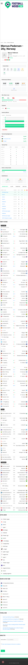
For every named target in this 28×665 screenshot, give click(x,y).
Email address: (4, 639)
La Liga (4, 521)
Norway (11, 57)
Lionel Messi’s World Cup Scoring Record (11, 619)
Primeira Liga (5, 535)
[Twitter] (12, 663)
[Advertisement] (14, 26)
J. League (5, 549)
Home (2, 42)
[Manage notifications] (3, 662)
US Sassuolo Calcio (7, 138)
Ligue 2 (4, 557)
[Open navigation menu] (1, 3)
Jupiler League (6, 551)
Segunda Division (6, 568)
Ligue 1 (4, 527)
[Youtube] (14, 663)
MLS (4, 560)
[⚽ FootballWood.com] (14, 4)
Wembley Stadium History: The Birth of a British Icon (13, 621)
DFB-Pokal (5, 546)
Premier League (6, 519)
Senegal (4, 141)
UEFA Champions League (7, 218)
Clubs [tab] (11, 186)
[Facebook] (10, 663)
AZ (3, 136)
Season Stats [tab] (5, 186)
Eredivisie (4, 201)
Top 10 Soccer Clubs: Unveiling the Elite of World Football (14, 624)
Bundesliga (5, 530)
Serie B (4, 538)
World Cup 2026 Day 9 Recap (8, 617)
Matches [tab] (25, 186)
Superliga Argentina (7, 573)
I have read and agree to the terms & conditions (11, 644)
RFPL (4, 565)
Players (5, 42)
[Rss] (9, 663)
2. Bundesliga (6, 540)
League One (5, 554)
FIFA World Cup (5, 192)
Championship (6, 543)
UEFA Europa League (6, 211)
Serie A (3, 194)
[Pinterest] (13, 663)
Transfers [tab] (17, 186)
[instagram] (17, 663)
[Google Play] (18, 663)
